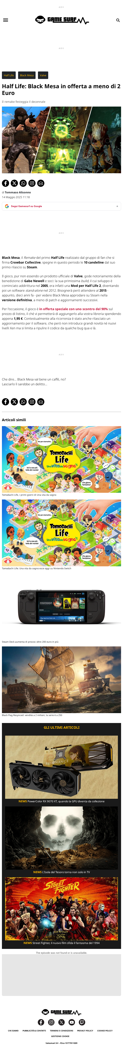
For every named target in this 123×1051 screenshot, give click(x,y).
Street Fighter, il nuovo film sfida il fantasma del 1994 (62, 943)
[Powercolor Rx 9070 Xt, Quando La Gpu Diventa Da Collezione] (61, 766)
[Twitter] (63, 1022)
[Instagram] (53, 1022)
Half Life (9, 75)
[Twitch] (82, 1022)
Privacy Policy (85, 1030)
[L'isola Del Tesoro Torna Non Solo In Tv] (61, 837)
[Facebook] (42, 1022)
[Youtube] (73, 1022)
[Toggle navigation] (5, 20)
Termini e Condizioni (61, 1030)
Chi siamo (13, 1030)
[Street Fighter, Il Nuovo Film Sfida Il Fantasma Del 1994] (61, 908)
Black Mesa (27, 75)
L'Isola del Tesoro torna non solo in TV (61, 872)
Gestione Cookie (60, 1036)
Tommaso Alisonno (18, 192)
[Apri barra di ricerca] (118, 20)
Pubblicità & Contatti (34, 1030)
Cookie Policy (105, 1030)
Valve (43, 75)
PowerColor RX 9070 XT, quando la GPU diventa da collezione (62, 801)
